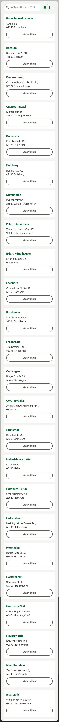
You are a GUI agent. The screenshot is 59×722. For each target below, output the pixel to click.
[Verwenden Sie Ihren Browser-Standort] (45, 7)
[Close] (54, 8)
